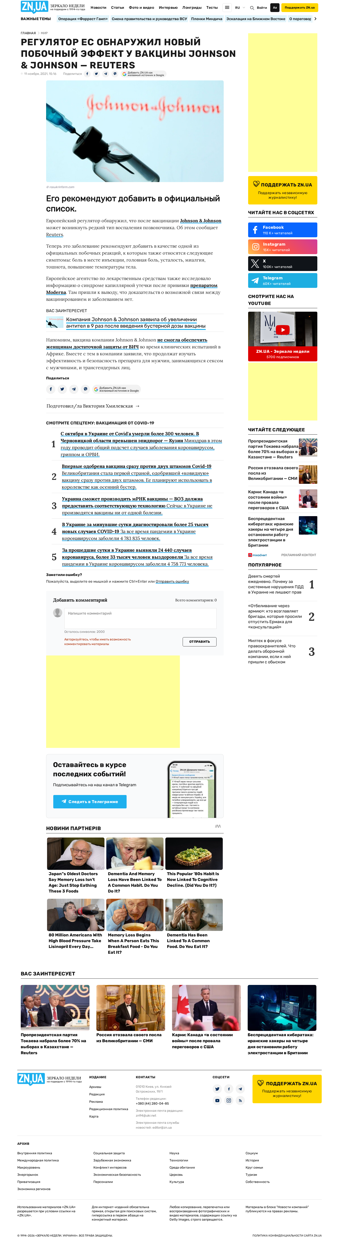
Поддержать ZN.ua (300, 7)
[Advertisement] (113, 701)
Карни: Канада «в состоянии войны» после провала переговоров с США (268, 499)
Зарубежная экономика (112, 1160)
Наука (174, 1153)
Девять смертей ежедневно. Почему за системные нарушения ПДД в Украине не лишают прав (276, 584)
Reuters (54, 234)
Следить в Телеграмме (93, 801)
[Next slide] (314, 19)
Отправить (199, 642)
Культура (177, 1182)
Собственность (258, 1182)
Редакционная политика (108, 1109)
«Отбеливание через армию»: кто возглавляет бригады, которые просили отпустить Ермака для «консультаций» (275, 616)
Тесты (212, 7)
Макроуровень (28, 1168)
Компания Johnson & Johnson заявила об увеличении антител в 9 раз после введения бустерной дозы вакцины (136, 322)
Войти (262, 8)
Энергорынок (27, 1175)
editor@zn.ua (162, 1128)
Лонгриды (192, 7)
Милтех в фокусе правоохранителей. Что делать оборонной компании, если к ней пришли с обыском (271, 651)
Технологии (179, 1160)
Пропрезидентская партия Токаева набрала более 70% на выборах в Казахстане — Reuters (273, 449)
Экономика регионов (34, 1189)
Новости (98, 7)
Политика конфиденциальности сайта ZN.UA (287, 1235)
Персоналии (103, 1182)
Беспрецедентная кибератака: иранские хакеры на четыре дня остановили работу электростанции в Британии (270, 532)
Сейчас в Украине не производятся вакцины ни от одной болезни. (137, 505)
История (252, 1160)
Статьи (117, 7)
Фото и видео (141, 7)
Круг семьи (254, 1168)
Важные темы (36, 19)
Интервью (168, 7)
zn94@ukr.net (146, 1116)
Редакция (97, 1094)
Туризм (251, 1175)
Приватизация (28, 1182)
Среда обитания (182, 1168)
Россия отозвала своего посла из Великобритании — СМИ (273, 473)
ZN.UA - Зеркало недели (282, 351)
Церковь (176, 1175)
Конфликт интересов (110, 1168)
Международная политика (38, 1160)
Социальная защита (109, 1153)
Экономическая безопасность (117, 1175)
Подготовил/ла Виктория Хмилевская (90, 406)
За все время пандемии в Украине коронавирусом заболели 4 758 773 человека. (137, 557)
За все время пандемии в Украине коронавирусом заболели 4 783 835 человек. (135, 531)
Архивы (95, 1087)
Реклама (96, 1102)
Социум (252, 1153)
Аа (275, 7)
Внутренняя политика (34, 1153)
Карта (93, 1116)
